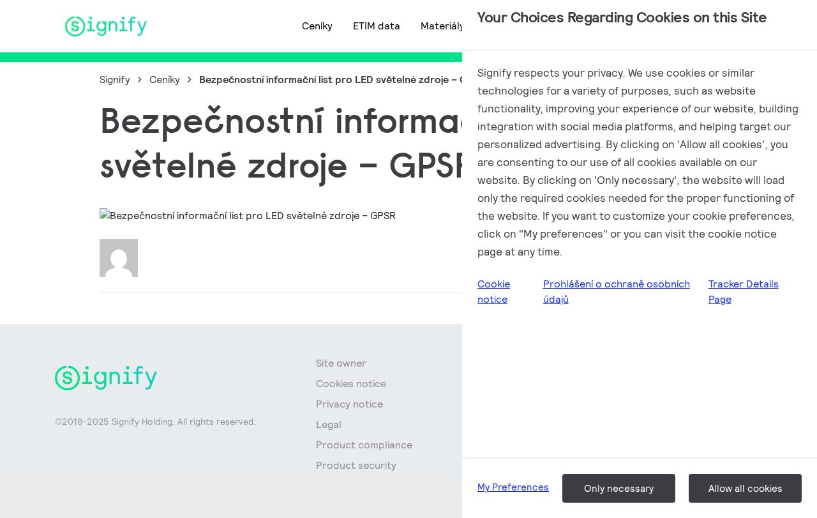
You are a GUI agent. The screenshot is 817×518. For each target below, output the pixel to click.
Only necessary (619, 488)
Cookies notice (351, 383)
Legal (328, 424)
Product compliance (364, 445)
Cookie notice (493, 291)
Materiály (443, 26)
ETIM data (376, 26)
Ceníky (317, 26)
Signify (115, 79)
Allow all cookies (745, 488)
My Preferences (513, 487)
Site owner (341, 363)
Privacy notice (349, 404)
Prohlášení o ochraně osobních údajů (616, 291)
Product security (356, 465)
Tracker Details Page (743, 291)
